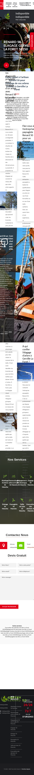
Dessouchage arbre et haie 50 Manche (21, 4)
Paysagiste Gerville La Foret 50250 (19, 637)
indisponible (22, 13)
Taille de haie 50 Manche (15, 4)
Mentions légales (26, 769)
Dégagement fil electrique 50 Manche (15, 722)
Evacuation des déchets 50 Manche (15, 753)
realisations (32, 41)
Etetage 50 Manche (28, 4)
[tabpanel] (6, 276)
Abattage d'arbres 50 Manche (8, 4)
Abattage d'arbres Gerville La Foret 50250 (16, 631)
